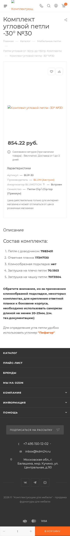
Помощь (10, 412)
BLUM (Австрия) (43, 179)
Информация (14, 402)
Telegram (35, 482)
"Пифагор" (46, 332)
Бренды (9, 372)
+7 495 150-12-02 (35, 443)
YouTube (45, 482)
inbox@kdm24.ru (38, 451)
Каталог (10, 352)
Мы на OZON (13, 382)
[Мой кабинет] (56, 6)
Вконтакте (25, 482)
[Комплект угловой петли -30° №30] (35, 108)
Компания (12, 392)
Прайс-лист (13, 362)
